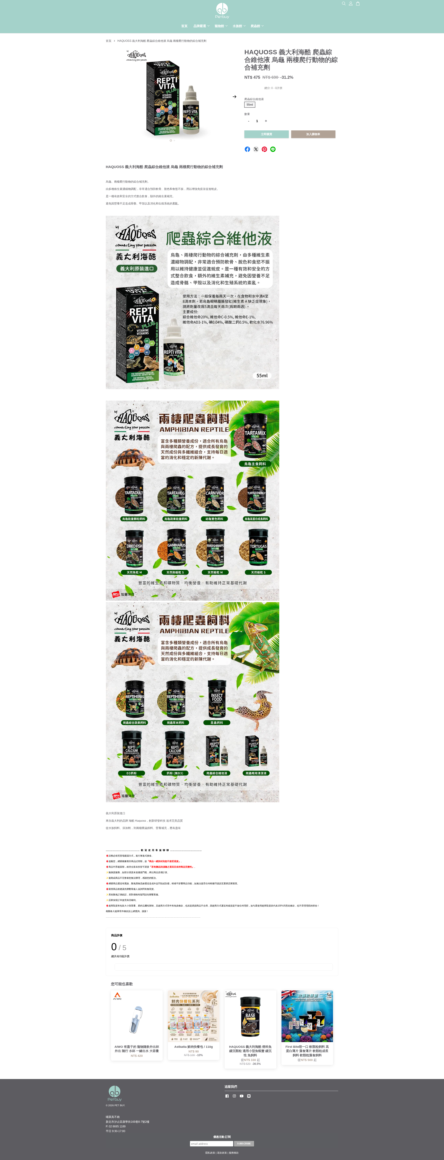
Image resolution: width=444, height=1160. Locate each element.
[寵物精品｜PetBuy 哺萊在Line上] (248, 1097)
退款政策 (222, 1153)
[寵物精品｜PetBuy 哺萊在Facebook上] (227, 1097)
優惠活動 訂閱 (222, 1136)
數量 (247, 114)
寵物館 (219, 26)
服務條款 (234, 1153)
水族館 (237, 26)
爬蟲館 (255, 26)
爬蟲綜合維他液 (254, 99)
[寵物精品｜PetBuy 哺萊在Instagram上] (234, 1097)
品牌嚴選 (200, 26)
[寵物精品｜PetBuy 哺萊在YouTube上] (241, 1097)
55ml (250, 104)
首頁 (184, 26)
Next (234, 96)
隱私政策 (210, 1153)
